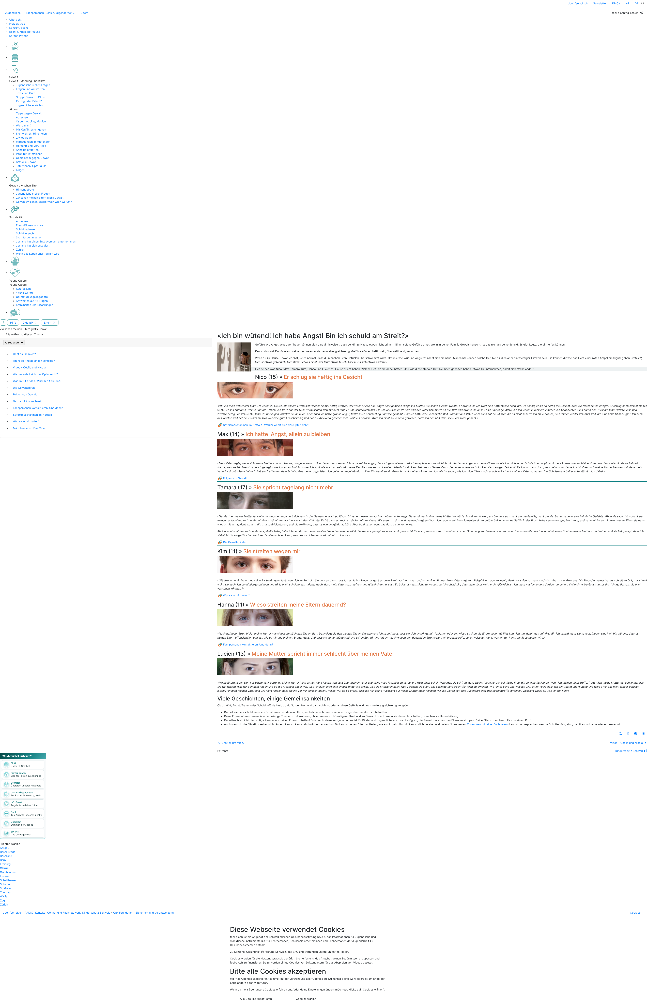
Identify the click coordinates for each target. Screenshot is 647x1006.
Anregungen (12, 342)
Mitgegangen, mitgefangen (33, 141)
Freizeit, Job (17, 23)
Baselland (6, 856)
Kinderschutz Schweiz (629, 751)
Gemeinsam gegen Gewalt (32, 158)
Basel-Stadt (7, 852)
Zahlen (20, 249)
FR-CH (616, 3)
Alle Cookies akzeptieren (256, 998)
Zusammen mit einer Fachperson (488, 724)
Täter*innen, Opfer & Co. (31, 166)
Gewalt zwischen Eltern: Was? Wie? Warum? (44, 201)
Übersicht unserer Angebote (26, 785)
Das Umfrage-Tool (20, 834)
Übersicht (15, 19)
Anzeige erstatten (27, 149)
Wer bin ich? (24, 125)
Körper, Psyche (18, 35)
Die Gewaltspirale (24, 387)
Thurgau (5, 892)
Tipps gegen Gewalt (29, 113)
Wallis (3, 896)
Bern (3, 860)
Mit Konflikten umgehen (31, 129)
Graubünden (8, 872)
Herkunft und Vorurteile (31, 145)
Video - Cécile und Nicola (29, 367)
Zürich (4, 904)
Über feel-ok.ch (578, 3)
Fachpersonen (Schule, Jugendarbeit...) (50, 13)
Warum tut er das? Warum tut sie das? (37, 381)
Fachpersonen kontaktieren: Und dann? (38, 408)
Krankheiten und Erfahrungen (34, 305)
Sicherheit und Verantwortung (155, 912)
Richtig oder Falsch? (29, 101)
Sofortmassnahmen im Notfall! (32, 414)
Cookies (635, 912)
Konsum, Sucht (18, 27)
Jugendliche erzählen (29, 105)
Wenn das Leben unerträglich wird (37, 253)
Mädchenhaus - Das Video (30, 428)
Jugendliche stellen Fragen (33, 85)
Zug (2, 900)
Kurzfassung (24, 288)
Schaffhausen (8, 880)
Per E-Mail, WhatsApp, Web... (26, 795)
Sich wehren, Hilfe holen (31, 133)
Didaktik (28, 322)
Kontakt (40, 912)
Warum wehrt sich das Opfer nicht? (35, 374)
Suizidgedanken (26, 229)
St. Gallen (6, 888)
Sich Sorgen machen (29, 237)
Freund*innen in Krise (29, 225)
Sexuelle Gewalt (26, 162)
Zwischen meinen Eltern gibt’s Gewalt (40, 197)
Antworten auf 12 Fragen (32, 301)
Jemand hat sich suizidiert (33, 245)
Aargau (4, 848)
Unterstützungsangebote (32, 296)
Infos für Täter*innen (29, 153)
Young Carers (24, 292)
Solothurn (6, 884)
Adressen (22, 117)
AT (627, 3)
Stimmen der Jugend (22, 824)
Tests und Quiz (25, 93)
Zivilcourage (24, 137)
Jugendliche (13, 13)
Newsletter (600, 3)
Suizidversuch (25, 233)
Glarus (4, 868)
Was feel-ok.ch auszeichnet (26, 775)
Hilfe (13, 322)
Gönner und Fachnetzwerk (64, 912)
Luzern (4, 876)
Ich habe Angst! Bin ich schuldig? (34, 360)
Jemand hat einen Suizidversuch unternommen (45, 241)
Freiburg (5, 864)
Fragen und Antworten (30, 89)
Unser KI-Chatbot (20, 766)
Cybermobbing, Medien (31, 121)
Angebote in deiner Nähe (24, 805)
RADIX (29, 912)
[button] (620, 733)
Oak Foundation (123, 912)
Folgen (20, 170)
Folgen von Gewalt (25, 394)
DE (636, 3)
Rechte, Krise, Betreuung (24, 31)
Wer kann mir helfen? (26, 421)
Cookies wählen (306, 998)
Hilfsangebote (25, 189)
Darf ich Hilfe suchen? (27, 401)
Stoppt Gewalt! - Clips (30, 97)
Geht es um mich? (24, 354)
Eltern (84, 13)
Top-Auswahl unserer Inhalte (26, 815)
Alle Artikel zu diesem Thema (24, 334)
